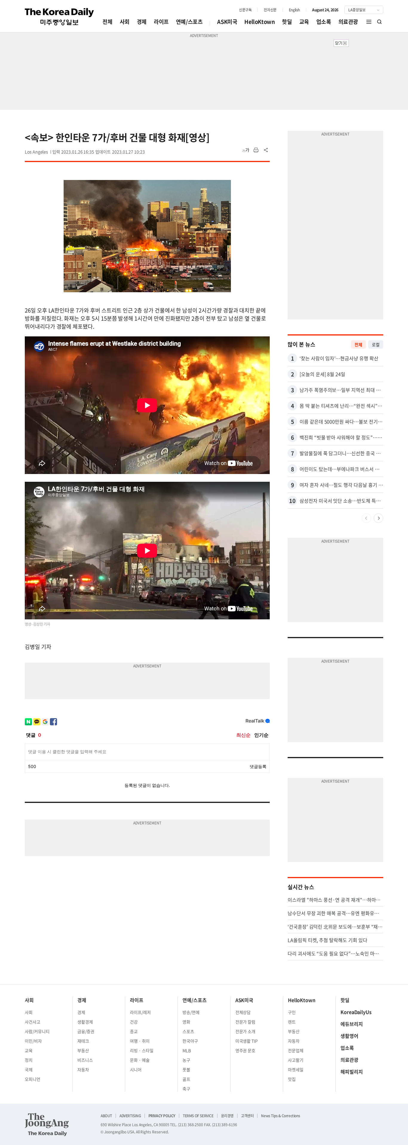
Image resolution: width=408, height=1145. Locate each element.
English (294, 10)
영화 (186, 1022)
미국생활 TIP (246, 1041)
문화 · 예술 (140, 1060)
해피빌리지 (351, 1071)
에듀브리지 (351, 1023)
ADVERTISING (130, 1115)
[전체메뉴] (368, 21)
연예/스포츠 (189, 22)
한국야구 (190, 1041)
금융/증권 (85, 1031)
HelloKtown (259, 22)
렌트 (292, 1022)
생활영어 (349, 1035)
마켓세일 (295, 1069)
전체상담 (243, 1012)
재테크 (83, 1041)
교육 (304, 22)
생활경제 (85, 1022)
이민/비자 (33, 1041)
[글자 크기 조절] (245, 150)
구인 (292, 1012)
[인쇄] (256, 150)
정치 (29, 1060)
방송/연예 (191, 1012)
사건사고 (32, 1022)
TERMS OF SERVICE (198, 1115)
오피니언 (32, 1079)
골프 (186, 1079)
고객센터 (247, 1115)
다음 (378, 518)
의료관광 (348, 22)
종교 (134, 1031)
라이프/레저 (140, 1012)
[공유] (266, 150)
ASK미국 (227, 22)
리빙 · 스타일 (142, 1050)
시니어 (136, 1069)
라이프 (161, 22)
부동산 (83, 1050)
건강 (134, 1022)
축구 (186, 1089)
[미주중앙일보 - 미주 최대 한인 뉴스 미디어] (59, 16)
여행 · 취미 (140, 1041)
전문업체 (295, 1050)
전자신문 (270, 10)
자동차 (83, 1069)
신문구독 (245, 10)
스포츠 (188, 1031)
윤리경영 (227, 1115)
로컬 (376, 344)
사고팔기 (295, 1060)
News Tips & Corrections (280, 1115)
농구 (186, 1060)
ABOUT (106, 1115)
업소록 (323, 22)
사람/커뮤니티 (37, 1031)
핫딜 (287, 22)
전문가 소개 (245, 1031)
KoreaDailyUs (356, 1011)
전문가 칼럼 (245, 1022)
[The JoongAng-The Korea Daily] (47, 1124)
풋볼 (186, 1069)
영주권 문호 (245, 1050)
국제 (29, 1069)
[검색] (379, 21)
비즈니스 (85, 1060)
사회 (125, 22)
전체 (107, 22)
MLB (186, 1050)
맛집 (292, 1079)
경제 (142, 22)
